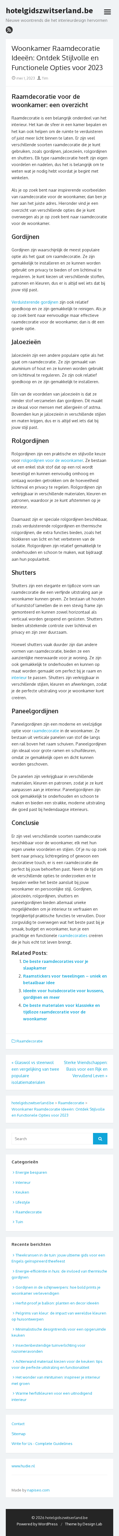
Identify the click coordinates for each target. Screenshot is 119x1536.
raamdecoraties (73, 935)
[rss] (9, 29)
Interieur (23, 1182)
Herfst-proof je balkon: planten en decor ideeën (57, 1303)
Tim (44, 78)
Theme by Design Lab (83, 1524)
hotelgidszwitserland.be (49, 11)
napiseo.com (38, 1490)
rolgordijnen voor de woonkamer (52, 460)
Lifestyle (23, 1202)
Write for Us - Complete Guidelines (42, 1443)
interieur (19, 677)
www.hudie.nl (23, 1466)
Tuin (19, 1221)
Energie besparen (31, 1172)
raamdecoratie (45, 730)
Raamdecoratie (29, 1041)
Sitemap (19, 1433)
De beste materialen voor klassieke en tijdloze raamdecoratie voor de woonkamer (61, 1012)
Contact (18, 1423)
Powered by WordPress (37, 1524)
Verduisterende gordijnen (35, 302)
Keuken (22, 1192)
